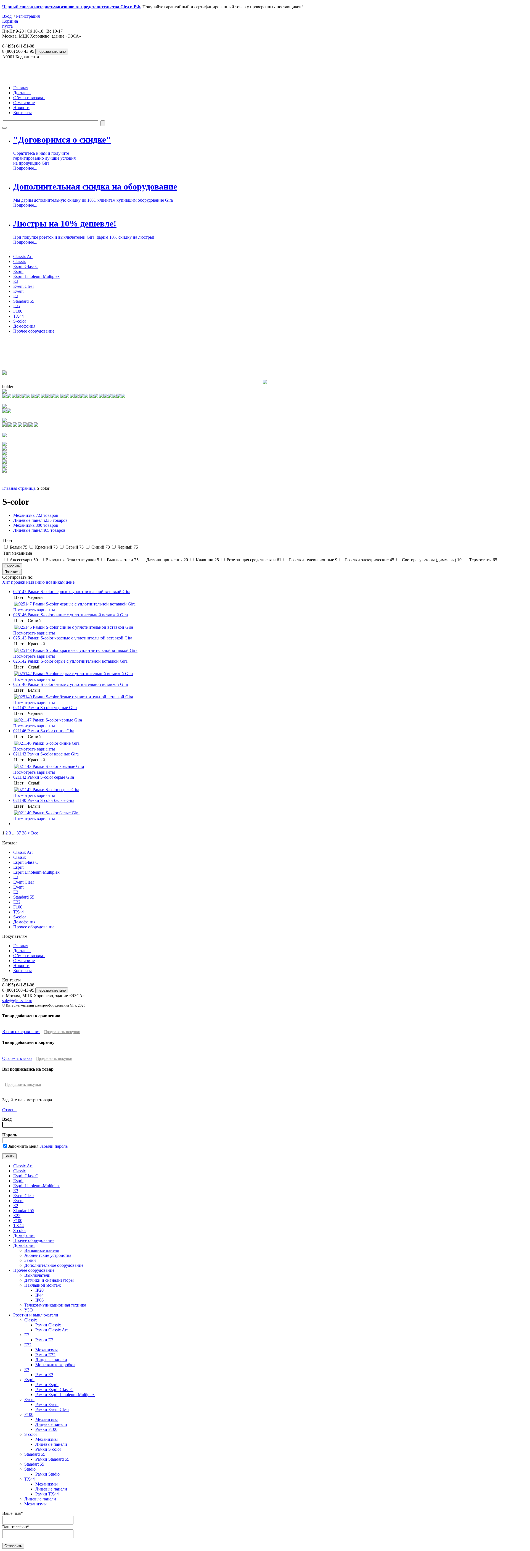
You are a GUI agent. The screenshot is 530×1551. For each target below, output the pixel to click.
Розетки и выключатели (35, 1315)
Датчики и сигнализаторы (49, 1280)
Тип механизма (17, 553)
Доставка (22, 92)
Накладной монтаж (42, 1285)
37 (19, 833)
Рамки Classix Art (51, 1330)
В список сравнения (21, 1031)
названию (35, 582)
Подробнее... (25, 168)
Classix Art (23, 256)
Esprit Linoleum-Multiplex (36, 276)
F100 (17, 311)
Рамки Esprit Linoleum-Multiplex (65, 1394)
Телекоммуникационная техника (55, 1305)
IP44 (39, 1295)
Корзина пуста (10, 23)
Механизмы (35, 515)
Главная (20, 87)
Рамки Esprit (47, 1384)
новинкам (55, 582)
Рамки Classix (48, 1325)
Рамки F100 (46, 1429)
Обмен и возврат (29, 97)
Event (18, 291)
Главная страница (19, 488)
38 (24, 833)
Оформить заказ (17, 1058)
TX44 (18, 316)
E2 (15, 296)
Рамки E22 (45, 1354)
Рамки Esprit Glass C (54, 1389)
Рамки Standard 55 (52, 1459)
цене (70, 582)
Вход (7, 16)
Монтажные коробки (55, 1364)
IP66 (39, 1300)
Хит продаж (13, 582)
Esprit (18, 271)
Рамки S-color (48, 1449)
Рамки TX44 (47, 1494)
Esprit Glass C (25, 266)
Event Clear (23, 286)
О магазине (24, 102)
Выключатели (37, 1275)
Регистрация (28, 16)
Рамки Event (47, 1404)
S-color (19, 321)
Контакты (22, 112)
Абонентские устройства (47, 1255)
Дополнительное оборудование (53, 1265)
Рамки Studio (47, 1474)
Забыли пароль (53, 1146)
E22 (16, 306)
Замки (30, 1260)
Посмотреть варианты (34, 609)
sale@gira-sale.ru (17, 1000)
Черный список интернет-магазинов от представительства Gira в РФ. (71, 6)
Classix (19, 261)
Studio (30, 1469)
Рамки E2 (44, 1339)
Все (34, 833)
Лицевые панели (40, 520)
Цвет (7, 540)
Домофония (24, 326)
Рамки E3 (44, 1374)
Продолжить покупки (62, 1032)
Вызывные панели (41, 1250)
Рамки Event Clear (52, 1409)
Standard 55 (23, 301)
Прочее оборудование (33, 331)
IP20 (39, 1290)
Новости (21, 107)
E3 (15, 281)
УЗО (28, 1310)
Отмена (9, 1109)
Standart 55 (34, 1464)
